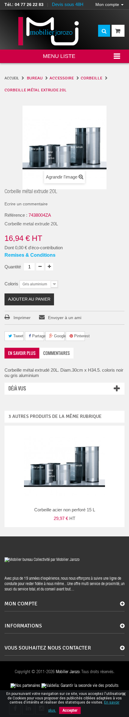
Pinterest (79, 336)
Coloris (12, 283)
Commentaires (56, 353)
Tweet (17, 336)
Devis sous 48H (67, 4)
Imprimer (22, 317)
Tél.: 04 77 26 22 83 (24, 4)
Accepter (69, 710)
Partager (37, 336)
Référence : (15, 215)
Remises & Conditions (30, 255)
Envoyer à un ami (64, 317)
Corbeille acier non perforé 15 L (64, 509)
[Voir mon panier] (118, 31)
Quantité (12, 266)
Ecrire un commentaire (26, 203)
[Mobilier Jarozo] (49, 31)
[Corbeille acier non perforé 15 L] (64, 466)
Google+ (58, 336)
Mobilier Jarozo (68, 672)
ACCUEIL (11, 78)
